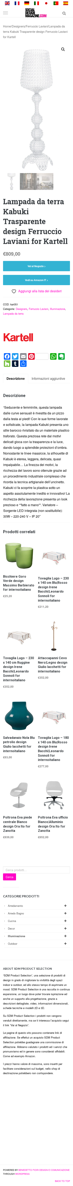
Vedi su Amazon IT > (36, 280)
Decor (11, 928)
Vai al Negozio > (37, 266)
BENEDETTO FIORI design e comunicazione (44, 1169)
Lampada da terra (13, 313)
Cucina (12, 921)
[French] (17, 2)
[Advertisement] (36, 1122)
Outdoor (12, 944)
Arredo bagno (16, 913)
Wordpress (22, 1173)
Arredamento (15, 906)
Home (7, 26)
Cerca (9, 877)
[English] (7, 2)
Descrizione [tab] (15, 378)
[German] (27, 2)
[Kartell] (18, 337)
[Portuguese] (56, 2)
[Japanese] (46, 2)
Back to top (62, 1181)
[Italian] (36, 2)
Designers (18, 26)
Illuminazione (57, 309)
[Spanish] (66, 2)
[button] (63, 49)
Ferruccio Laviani (37, 26)
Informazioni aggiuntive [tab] (48, 378)
